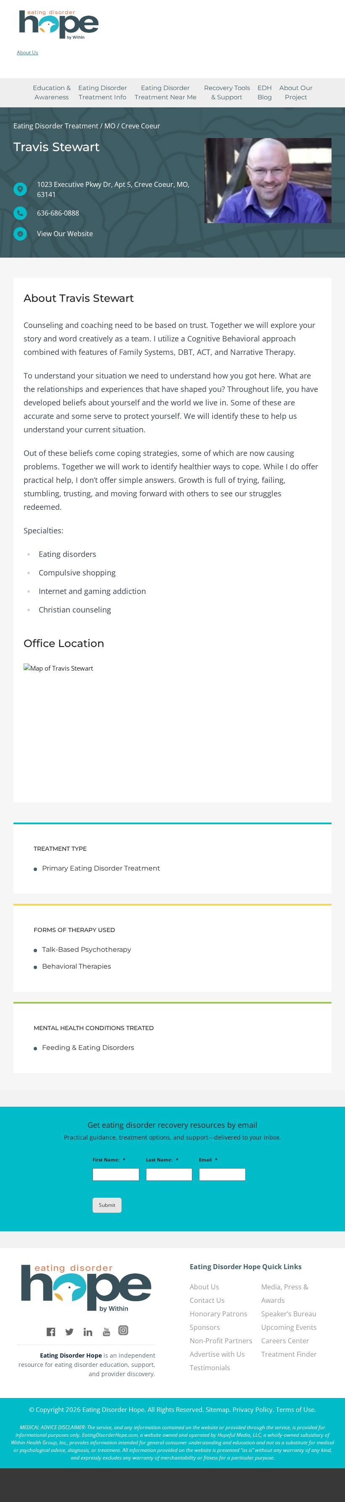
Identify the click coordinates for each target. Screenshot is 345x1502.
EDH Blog (264, 92)
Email (208, 1160)
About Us (27, 52)
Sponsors (205, 1327)
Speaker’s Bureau (288, 1313)
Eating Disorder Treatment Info (102, 92)
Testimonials (210, 1367)
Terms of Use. (296, 1409)
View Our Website (65, 233)
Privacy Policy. (253, 1409)
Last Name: (162, 1160)
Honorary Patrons (218, 1313)
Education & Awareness (52, 92)
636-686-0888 (58, 213)
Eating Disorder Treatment (55, 125)
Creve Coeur (140, 125)
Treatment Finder (289, 1354)
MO (109, 125)
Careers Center (285, 1340)
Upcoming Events (289, 1327)
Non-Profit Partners (221, 1340)
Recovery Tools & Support (227, 92)
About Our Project (296, 92)
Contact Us (207, 1300)
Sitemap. (218, 1409)
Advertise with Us (217, 1354)
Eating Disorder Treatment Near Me (165, 92)
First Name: (109, 1160)
